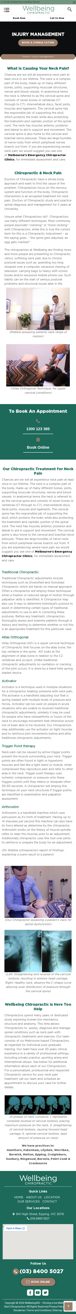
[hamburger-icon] (6, 9)
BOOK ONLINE (40, 1281)
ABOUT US (34, 1197)
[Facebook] (30, 1292)
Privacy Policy (56, 1306)
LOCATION (52, 1197)
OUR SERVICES (28, 1201)
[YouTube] (38, 1292)
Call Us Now (57, 18)
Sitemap (57, 1310)
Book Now (19, 18)
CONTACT (49, 1201)
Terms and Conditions (39, 1310)
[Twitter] (45, 1292)
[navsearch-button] (69, 9)
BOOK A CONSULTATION (38, 43)
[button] (38, 429)
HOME (18, 1197)
